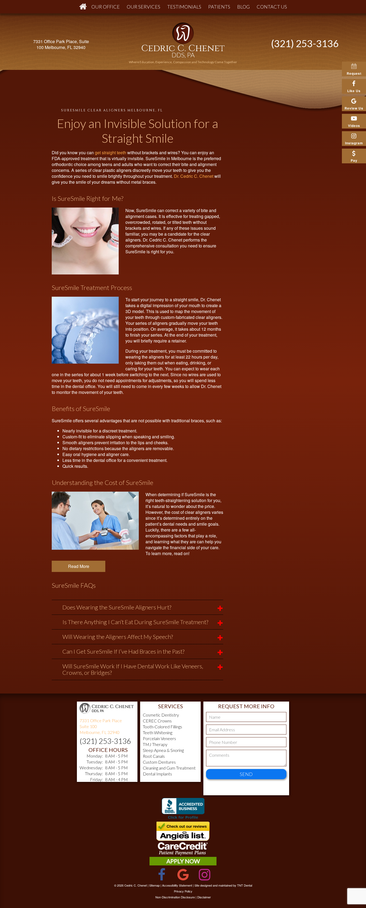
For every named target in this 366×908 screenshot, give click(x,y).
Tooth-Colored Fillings (162, 726)
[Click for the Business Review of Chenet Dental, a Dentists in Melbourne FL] (183, 809)
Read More (78, 566)
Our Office (105, 7)
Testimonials (184, 7)
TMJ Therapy (155, 744)
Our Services (143, 7)
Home (81, 6)
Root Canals (154, 756)
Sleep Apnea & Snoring (163, 750)
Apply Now (183, 861)
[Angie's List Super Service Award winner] (183, 839)
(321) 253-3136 (305, 43)
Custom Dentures (159, 761)
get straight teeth (110, 152)
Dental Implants (157, 773)
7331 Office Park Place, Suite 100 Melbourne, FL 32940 (61, 44)
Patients (219, 7)
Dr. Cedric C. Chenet (193, 176)
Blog (243, 7)
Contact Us (272, 7)
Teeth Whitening (157, 732)
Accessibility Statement (177, 885)
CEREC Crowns (157, 720)
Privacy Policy (183, 891)
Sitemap (154, 885)
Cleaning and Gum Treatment (169, 767)
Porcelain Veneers (159, 738)
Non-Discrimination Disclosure (175, 897)
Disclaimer (204, 897)
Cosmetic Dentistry (161, 714)
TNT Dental (244, 885)
